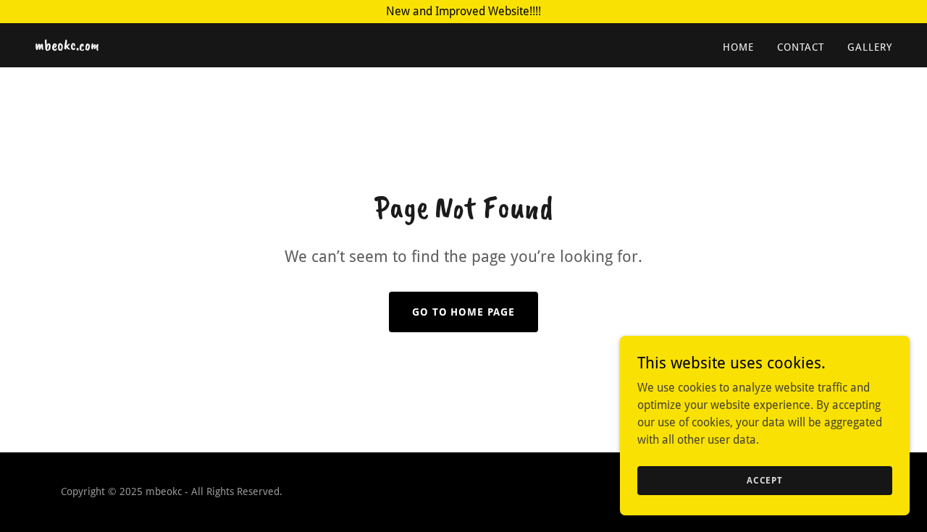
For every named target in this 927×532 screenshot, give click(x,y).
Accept (765, 480)
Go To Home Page (464, 312)
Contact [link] (800, 47)
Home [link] (738, 47)
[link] (67, 46)
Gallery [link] (869, 47)
